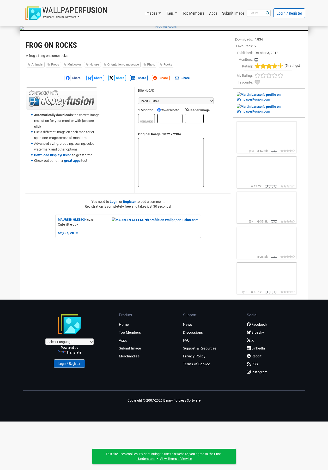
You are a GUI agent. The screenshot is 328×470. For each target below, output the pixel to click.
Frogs (55, 64)
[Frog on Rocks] (164, 26)
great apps (72, 161)
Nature (94, 64)
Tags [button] (170, 13)
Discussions (193, 332)
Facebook (259, 324)
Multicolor (74, 64)
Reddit (256, 356)
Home (124, 324)
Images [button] (151, 13)
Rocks (168, 64)
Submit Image (233, 13)
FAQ (186, 340)
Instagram (259, 372)
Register (129, 202)
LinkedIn (258, 348)
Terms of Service (196, 364)
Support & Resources (200, 348)
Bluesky (257, 332)
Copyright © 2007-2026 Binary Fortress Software (164, 400)
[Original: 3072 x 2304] (171, 162)
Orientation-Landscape (123, 64)
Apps (213, 13)
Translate (74, 352)
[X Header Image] (194, 118)
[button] (66, 13)
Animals (37, 64)
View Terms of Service (176, 459)
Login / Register (289, 13)
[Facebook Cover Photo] (169, 118)
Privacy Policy (194, 356)
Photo (151, 64)
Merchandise (129, 356)
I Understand (146, 459)
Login (114, 202)
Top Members (193, 13)
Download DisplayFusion (53, 155)
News (187, 324)
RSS (254, 364)
